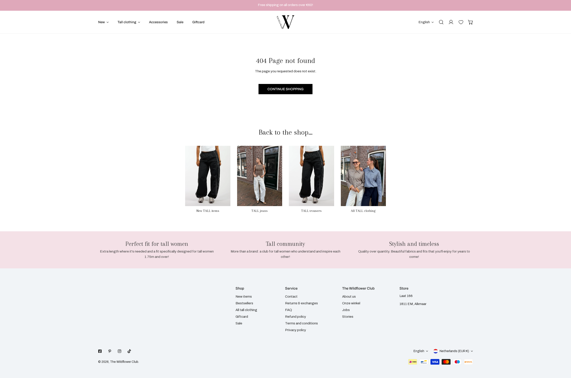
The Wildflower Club (124, 361)
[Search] (441, 22)
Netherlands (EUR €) (454, 351)
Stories (347, 316)
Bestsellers (244, 303)
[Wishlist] (461, 22)
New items (244, 296)
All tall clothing (246, 310)
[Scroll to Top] (563, 354)
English (424, 22)
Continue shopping (285, 89)
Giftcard (242, 316)
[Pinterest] (110, 351)
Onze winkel (351, 303)
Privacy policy (295, 330)
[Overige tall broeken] (311, 176)
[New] (207, 176)
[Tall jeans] (259, 176)
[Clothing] (363, 176)
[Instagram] (119, 351)
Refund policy (295, 316)
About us (349, 296)
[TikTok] (129, 351)
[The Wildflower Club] (285, 22)
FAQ (288, 310)
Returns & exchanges (301, 303)
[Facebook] (100, 351)
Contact (291, 296)
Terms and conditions (301, 323)
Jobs (346, 310)
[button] (471, 22)
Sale (239, 323)
